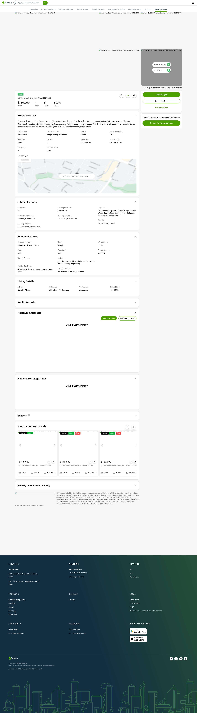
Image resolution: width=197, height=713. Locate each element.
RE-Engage (12, 611)
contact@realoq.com (76, 577)
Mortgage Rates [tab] (134, 9)
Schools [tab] (148, 9)
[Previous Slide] (20, 445)
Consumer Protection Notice (45, 665)
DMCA (132, 607)
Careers (72, 600)
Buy (131, 569)
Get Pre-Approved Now (163, 123)
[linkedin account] (171, 658)
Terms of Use (134, 600)
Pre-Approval (134, 577)
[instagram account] (181, 658)
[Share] (134, 95)
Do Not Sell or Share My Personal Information (146, 611)
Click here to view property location (77, 176)
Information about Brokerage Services (24, 665)
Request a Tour (161, 101)
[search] (45, 3)
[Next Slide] (133, 427)
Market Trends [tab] (83, 9)
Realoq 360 (13, 614)
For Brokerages (74, 629)
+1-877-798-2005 (75, 569)
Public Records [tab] (98, 9)
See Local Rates (109, 318)
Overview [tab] (34, 9)
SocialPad (12, 603)
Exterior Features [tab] (66, 9)
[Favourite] (121, 95)
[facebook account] (185, 658)
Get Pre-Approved (127, 318)
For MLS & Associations (77, 633)
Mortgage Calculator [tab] (116, 9)
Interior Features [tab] (48, 9)
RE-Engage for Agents (16, 633)
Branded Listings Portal (17, 600)
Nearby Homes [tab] (161, 9)
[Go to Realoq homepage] (7, 2)
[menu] (193, 3)
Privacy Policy (134, 603)
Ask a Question (161, 107)
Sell (131, 573)
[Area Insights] (128, 95)
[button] (37, 445)
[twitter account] (176, 658)
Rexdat (11, 607)
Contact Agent (161, 94)
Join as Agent (13, 629)
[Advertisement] (77, 528)
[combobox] (30, 2)
